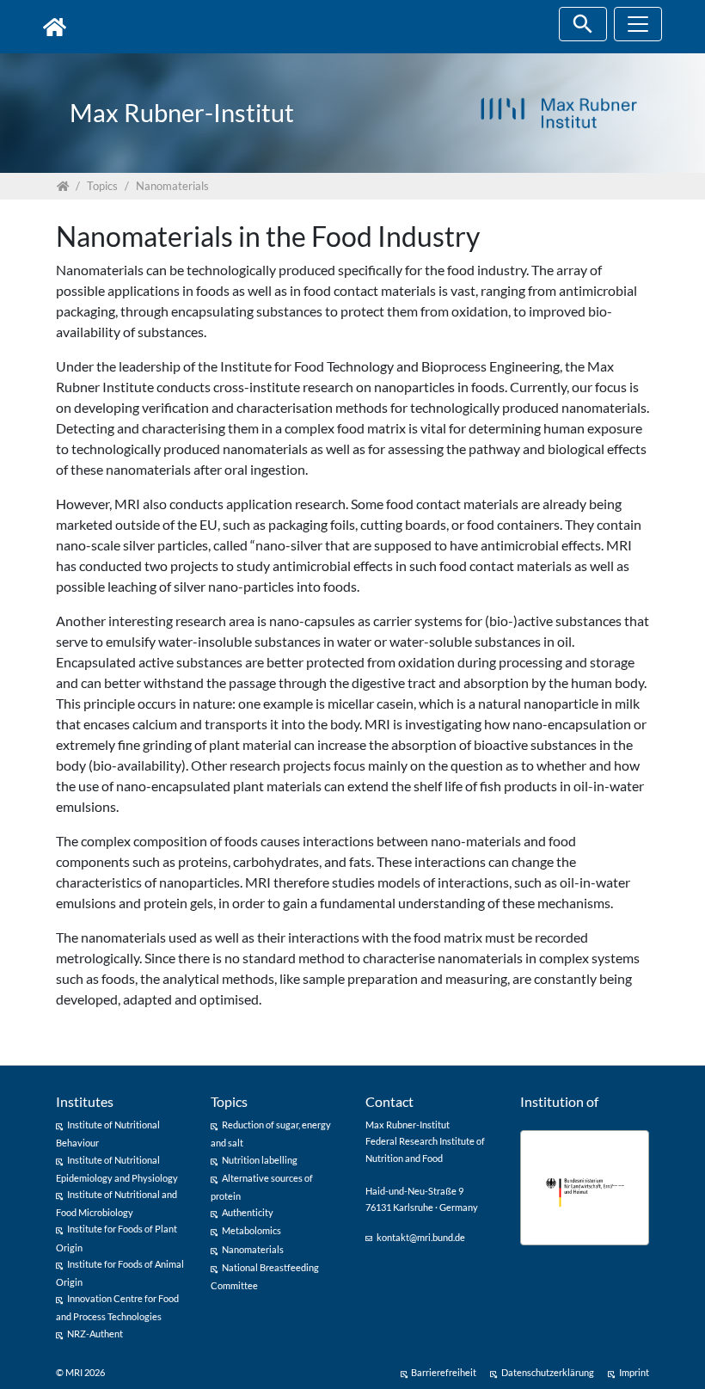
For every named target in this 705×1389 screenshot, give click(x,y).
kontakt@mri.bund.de (421, 1237)
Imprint (634, 1372)
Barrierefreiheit (443, 1372)
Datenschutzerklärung (547, 1372)
